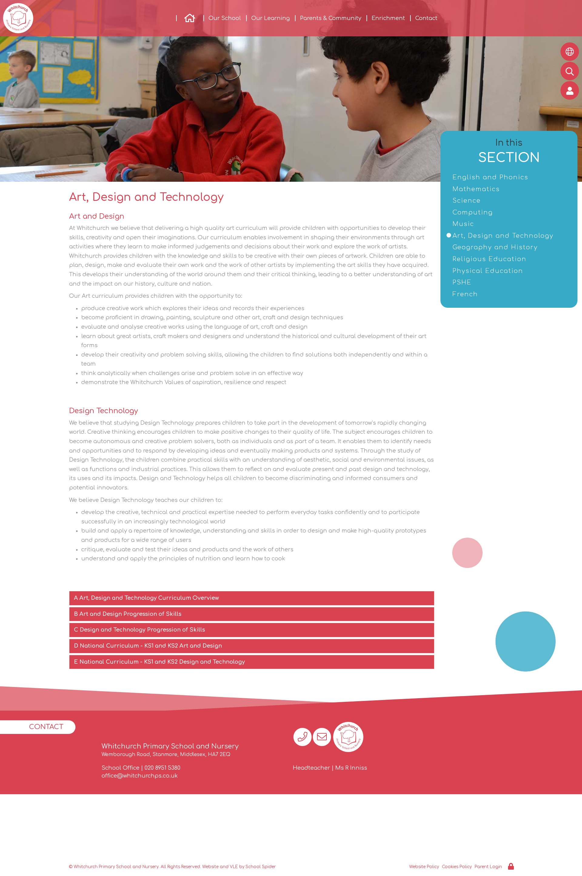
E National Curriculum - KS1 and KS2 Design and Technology (159, 662)
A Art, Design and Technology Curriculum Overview (146, 598)
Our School (225, 18)
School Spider (261, 866)
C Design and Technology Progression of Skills (139, 630)
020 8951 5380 (162, 768)
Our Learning (270, 18)
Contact (426, 18)
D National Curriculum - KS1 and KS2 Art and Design (148, 646)
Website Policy (424, 866)
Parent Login (488, 866)
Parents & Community (330, 18)
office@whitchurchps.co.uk (140, 776)
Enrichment (388, 18)
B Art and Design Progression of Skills (127, 614)
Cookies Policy (457, 866)
